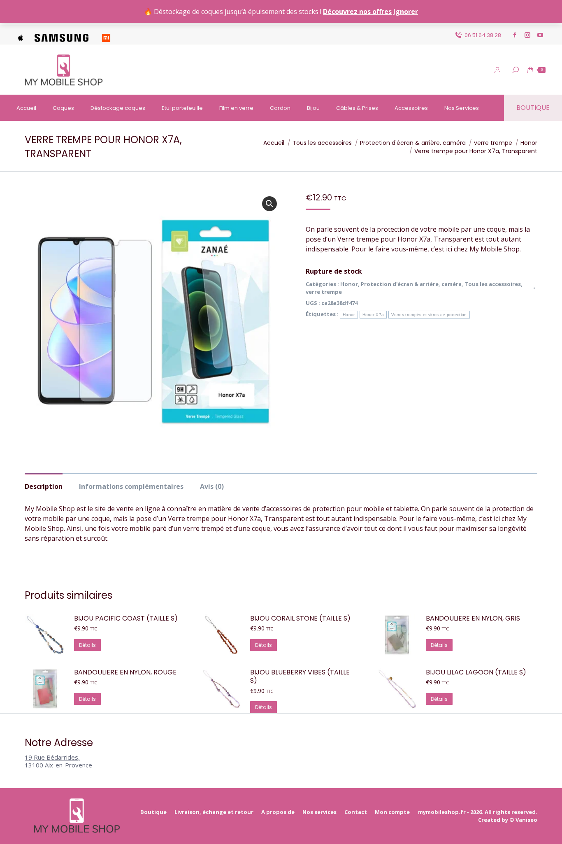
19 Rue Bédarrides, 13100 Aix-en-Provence (58, 761)
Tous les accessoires (492, 284)
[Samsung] (61, 35)
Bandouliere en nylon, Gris (473, 618)
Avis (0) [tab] (212, 486)
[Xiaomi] (106, 35)
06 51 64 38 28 (482, 35)
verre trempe (324, 291)
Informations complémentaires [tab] (131, 486)
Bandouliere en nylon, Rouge (125, 672)
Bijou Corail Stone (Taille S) (300, 618)
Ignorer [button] (405, 11)
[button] (269, 203)
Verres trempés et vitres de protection (429, 314)
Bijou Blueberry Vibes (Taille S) (300, 677)
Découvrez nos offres (357, 11)
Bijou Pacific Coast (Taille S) (126, 618)
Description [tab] (44, 486)
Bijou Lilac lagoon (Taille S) (476, 672)
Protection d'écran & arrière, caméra (411, 284)
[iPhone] (20, 35)
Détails (87, 645)
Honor (349, 284)
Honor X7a (373, 314)
